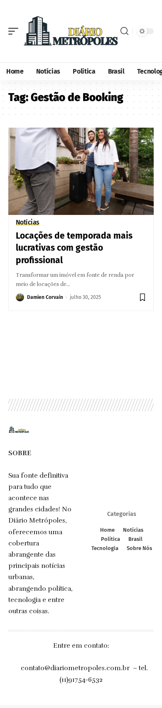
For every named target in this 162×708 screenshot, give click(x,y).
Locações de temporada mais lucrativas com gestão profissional (74, 248)
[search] (124, 31)
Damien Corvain (45, 297)
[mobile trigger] (15, 31)
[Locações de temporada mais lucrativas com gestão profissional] (81, 171)
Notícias (27, 222)
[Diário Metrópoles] (70, 31)
